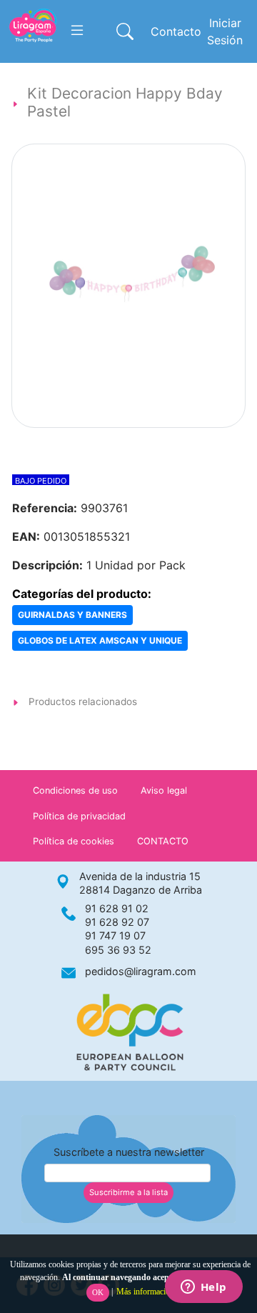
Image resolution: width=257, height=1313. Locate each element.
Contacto (176, 31)
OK (98, 1292)
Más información (145, 1292)
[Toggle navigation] (77, 30)
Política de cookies (73, 841)
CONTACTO (162, 841)
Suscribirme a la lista (128, 1192)
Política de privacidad (79, 816)
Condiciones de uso (75, 790)
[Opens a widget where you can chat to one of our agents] (203, 1288)
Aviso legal (164, 790)
